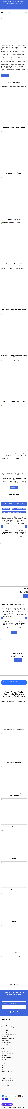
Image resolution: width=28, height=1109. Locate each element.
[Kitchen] (14, 906)
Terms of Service (6, 1042)
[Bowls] (14, 811)
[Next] (26, 526)
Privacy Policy (5, 1040)
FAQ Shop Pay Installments (9, 1034)
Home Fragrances (6, 1055)
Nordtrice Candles (14, 499)
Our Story (4, 1025)
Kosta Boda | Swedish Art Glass (14, 604)
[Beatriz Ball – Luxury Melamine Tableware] (14, 379)
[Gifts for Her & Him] (14, 969)
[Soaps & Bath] (14, 938)
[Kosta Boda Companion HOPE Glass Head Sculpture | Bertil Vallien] (8, 614)
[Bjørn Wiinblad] (14, 424)
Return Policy (5, 1031)
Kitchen (3, 1063)
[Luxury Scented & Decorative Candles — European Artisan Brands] (14, 746)
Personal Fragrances (7, 1053)
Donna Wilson (5, 508)
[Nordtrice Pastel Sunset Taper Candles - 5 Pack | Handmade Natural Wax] (20, 522)
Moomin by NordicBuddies (19, 508)
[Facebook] (10, 1012)
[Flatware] (14, 843)
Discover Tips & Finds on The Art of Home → (14, 682)
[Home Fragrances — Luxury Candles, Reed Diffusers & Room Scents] (14, 779)
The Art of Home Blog (7, 1027)
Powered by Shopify (18, 1107)
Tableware (4, 1061)
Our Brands (4, 1069)
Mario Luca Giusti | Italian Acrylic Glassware (14, 512)
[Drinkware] (14, 874)
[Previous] (2, 526)
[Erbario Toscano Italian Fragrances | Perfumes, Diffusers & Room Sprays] (14, 242)
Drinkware (4, 1059)
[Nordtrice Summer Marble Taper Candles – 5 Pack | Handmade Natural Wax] (8, 522)
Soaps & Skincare (6, 1051)
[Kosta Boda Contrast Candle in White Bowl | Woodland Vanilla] (20, 614)
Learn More (5, 75)
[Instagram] (17, 1012)
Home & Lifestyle (6, 1057)
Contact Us (4, 1023)
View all (14, 632)
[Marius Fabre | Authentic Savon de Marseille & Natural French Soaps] (14, 196)
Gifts (2, 1065)
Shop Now (14, 487)
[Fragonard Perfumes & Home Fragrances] (14, 105)
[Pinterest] (13, 1012)
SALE (2, 1067)
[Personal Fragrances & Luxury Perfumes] (14, 714)
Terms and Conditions (7, 1038)
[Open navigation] (3, 12)
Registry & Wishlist (6, 1071)
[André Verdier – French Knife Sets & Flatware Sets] (14, 288)
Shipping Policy (5, 1029)
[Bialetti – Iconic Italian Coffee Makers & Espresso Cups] (14, 333)
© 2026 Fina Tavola (6, 1107)
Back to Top (4, 1044)
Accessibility (4, 1036)
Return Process (5, 1032)
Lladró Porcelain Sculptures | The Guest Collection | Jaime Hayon (14, 504)
